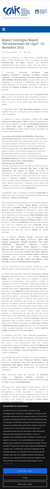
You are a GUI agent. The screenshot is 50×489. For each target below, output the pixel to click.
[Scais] (25, 11)
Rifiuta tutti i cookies (25, 484)
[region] (25, 445)
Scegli (25, 477)
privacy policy (8, 463)
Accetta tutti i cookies (25, 471)
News (29, 52)
